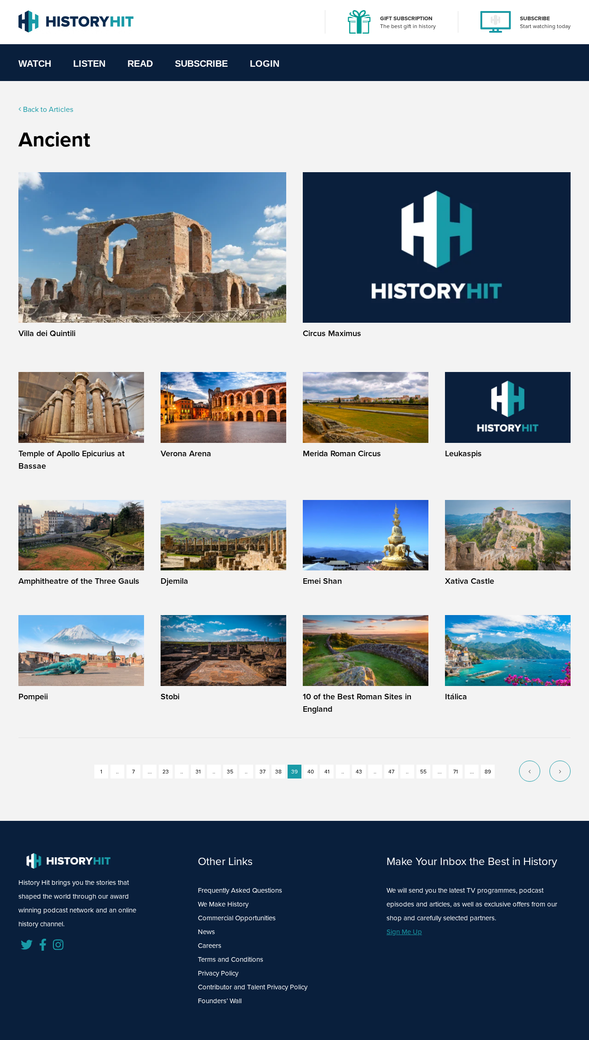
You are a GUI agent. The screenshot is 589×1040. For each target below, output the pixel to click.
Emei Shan (322, 581)
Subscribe (201, 63)
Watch (34, 63)
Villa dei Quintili (46, 333)
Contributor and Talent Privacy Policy (252, 987)
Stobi (170, 697)
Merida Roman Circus (342, 453)
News (206, 932)
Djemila (174, 581)
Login (264, 63)
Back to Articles (47, 109)
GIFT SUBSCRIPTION (406, 18)
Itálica (456, 697)
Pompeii (33, 697)
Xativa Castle (469, 581)
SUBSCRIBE (535, 18)
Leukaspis (463, 453)
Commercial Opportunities (237, 918)
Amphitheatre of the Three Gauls (78, 581)
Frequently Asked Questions (240, 890)
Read (140, 63)
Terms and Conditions (230, 959)
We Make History (223, 904)
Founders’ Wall (220, 1001)
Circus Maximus (332, 333)
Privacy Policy (218, 973)
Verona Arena (186, 453)
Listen (89, 63)
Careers (209, 946)
